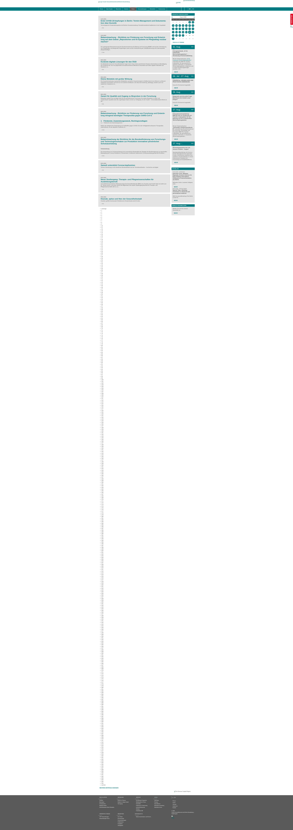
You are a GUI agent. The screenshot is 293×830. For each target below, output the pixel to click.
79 (102, 343)
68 (102, 325)
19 (102, 241)
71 (102, 330)
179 (102, 514)
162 (102, 485)
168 (102, 496)
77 (102, 340)
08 (189, 25)
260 (102, 653)
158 (102, 479)
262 (102, 656)
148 (102, 461)
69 (102, 326)
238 (102, 615)
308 (102, 735)
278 (102, 684)
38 (102, 273)
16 (102, 236)
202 (102, 554)
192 (102, 537)
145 (102, 456)
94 (102, 369)
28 (102, 256)
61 (102, 313)
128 (102, 427)
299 (102, 720)
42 (102, 280)
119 (102, 412)
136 (102, 441)
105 (102, 388)
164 (102, 489)
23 (102, 248)
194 (102, 540)
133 (102, 436)
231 (102, 603)
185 (102, 525)
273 (102, 675)
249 (102, 634)
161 (102, 484)
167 (102, 494)
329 (102, 771)
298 (102, 718)
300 (102, 721)
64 (102, 318)
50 (102, 294)
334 (102, 779)
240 (102, 619)
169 (102, 497)
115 (102, 405)
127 (102, 425)
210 (102, 567)
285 (102, 696)
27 (102, 255)
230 (102, 602)
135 (102, 439)
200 (102, 550)
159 (102, 480)
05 (179, 25)
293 (102, 709)
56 (102, 304)
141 (102, 449)
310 (102, 738)
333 (102, 778)
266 (102, 663)
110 (102, 396)
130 (102, 431)
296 (102, 714)
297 (102, 716)
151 (102, 467)
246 (102, 629)
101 (102, 381)
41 (102, 278)
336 (102, 783)
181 (102, 518)
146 (102, 458)
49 (102, 292)
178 (102, 513)
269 (102, 668)
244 (102, 626)
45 (102, 285)
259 (102, 651)
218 (102, 581)
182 (102, 520)
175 (102, 508)
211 (102, 569)
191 (102, 535)
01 (189, 22)
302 (102, 725)
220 (102, 585)
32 (102, 263)
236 (102, 612)
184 (102, 523)
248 (102, 632)
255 (102, 644)
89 (102, 361)
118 (102, 410)
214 (102, 574)
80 (102, 345)
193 (102, 538)
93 (102, 367)
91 (102, 364)
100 (102, 379)
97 (102, 374)
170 (102, 499)
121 (102, 415)
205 (102, 559)
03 (173, 25)
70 (102, 328)
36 (102, 270)
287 (102, 699)
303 (102, 726)
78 (102, 342)
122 (102, 417)
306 (102, 732)
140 (102, 448)
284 (102, 694)
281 (102, 689)
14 (102, 232)
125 (102, 422)
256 (102, 646)
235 (102, 610)
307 (102, 733)
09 (193, 25)
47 (102, 289)
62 (102, 314)
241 (102, 620)
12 (102, 229)
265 (102, 661)
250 (102, 636)
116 (102, 407)
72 (102, 331)
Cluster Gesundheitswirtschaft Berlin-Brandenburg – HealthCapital (183, 813)
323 (102, 761)
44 (102, 284)
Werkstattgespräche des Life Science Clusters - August (181, 148)
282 (102, 691)
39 (102, 275)
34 (102, 267)
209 (102, 566)
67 (102, 323)
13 (102, 231)
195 (102, 542)
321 (102, 757)
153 (102, 470)
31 (102, 261)
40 (102, 277)
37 (102, 272)
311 (102, 740)
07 (186, 25)
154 (102, 472)
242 (102, 622)
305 (102, 730)
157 (102, 477)
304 (102, 728)
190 (102, 533)
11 (102, 227)
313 (102, 744)
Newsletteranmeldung (179, 205)
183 (102, 521)
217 (102, 579)
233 (102, 607)
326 (102, 766)
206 (102, 561)
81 (102, 347)
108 (102, 393)
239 (102, 617)
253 (102, 641)
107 (102, 391)
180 (102, 516)
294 (102, 711)
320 (102, 756)
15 (102, 234)
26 (102, 253)
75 (102, 337)
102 (102, 383)
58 (102, 308)
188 (102, 530)
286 (102, 697)
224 (102, 591)
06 (183, 25)
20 (102, 243)
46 (102, 287)
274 (102, 677)
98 (102, 376)
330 (102, 773)
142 (102, 451)
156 (102, 475)
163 (102, 487)
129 (102, 429)
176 (102, 509)
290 (102, 704)
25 (102, 251)
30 (102, 260)
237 (102, 614)
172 (102, 502)
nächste (103, 785)
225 (102, 593)
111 (102, 398)
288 (102, 701)
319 (102, 754)
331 (102, 774)
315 (102, 747)
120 (102, 414)
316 (102, 749)
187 (102, 528)
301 (102, 723)
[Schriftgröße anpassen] (186, 9)
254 (102, 643)
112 (102, 400)
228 (102, 598)
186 (102, 526)
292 (102, 708)
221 (102, 586)
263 (102, 658)
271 (102, 672)
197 (102, 545)
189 (102, 532)
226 (102, 595)
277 (102, 682)
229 (102, 600)
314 (102, 745)
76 (102, 338)
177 (102, 511)
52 (102, 297)
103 (102, 384)
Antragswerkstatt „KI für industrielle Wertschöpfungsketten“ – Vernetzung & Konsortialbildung (182, 53)
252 (102, 639)
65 (102, 319)
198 (102, 547)
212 (102, 571)
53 (102, 299)
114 (102, 403)
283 (102, 692)
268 (102, 667)
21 (102, 244)
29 (102, 258)
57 (102, 306)
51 (102, 296)
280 (102, 687)
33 (102, 265)
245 (102, 627)
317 (102, 750)
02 (193, 22)
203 (102, 555)
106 (102, 390)
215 (102, 576)
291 (102, 706)
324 (102, 762)
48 (102, 290)
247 (102, 631)
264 (102, 660)
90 (102, 362)
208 (102, 564)
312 (102, 742)
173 (102, 504)
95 (102, 371)
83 (102, 350)
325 (102, 764)
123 (102, 419)
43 (102, 282)
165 (102, 490)
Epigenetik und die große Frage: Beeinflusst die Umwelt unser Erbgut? (182, 98)
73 (102, 333)
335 (102, 781)
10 (102, 225)
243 (102, 624)
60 (102, 311)
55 (102, 302)
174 (102, 506)
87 (102, 357)
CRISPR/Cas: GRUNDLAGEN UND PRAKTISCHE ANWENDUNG (183, 81)
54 (102, 301)
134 (102, 437)
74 (102, 335)
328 (102, 769)
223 (102, 590)
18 (102, 239)
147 (102, 460)
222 (102, 588)
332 (102, 776)
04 (176, 25)
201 (102, 552)
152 (102, 468)
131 (102, 432)
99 (102, 378)
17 (102, 237)
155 (102, 473)
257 (102, 648)
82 (102, 349)
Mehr (176, 72)
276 (102, 680)
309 (102, 737)
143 (102, 453)
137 (102, 443)
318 (102, 752)
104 (102, 386)
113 (102, 402)
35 (102, 268)
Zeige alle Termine (178, 42)
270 (102, 670)
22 (102, 246)
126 (102, 424)
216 (102, 578)
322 (102, 759)
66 (102, 321)
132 (102, 434)
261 (102, 655)
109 (102, 395)
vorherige (103, 208)
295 (102, 713)
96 (102, 372)
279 (102, 685)
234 (102, 608)
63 (102, 316)
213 (102, 573)
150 (102, 465)
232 (102, 605)
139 (102, 446)
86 (102, 355)
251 (102, 638)
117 (102, 408)
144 (102, 455)
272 (102, 673)
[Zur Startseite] (114, 2)
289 (102, 703)
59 (102, 309)
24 (102, 249)
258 (102, 650)
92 (102, 366)
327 (102, 768)
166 (102, 492)
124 (102, 420)
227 (102, 597)
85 (102, 354)
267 (102, 665)
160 (102, 482)
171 (102, 501)
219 (102, 583)
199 (102, 549)
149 (102, 463)
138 (102, 444)
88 (102, 359)
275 (102, 679)
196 (102, 543)
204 (102, 557)
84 (102, 352)
